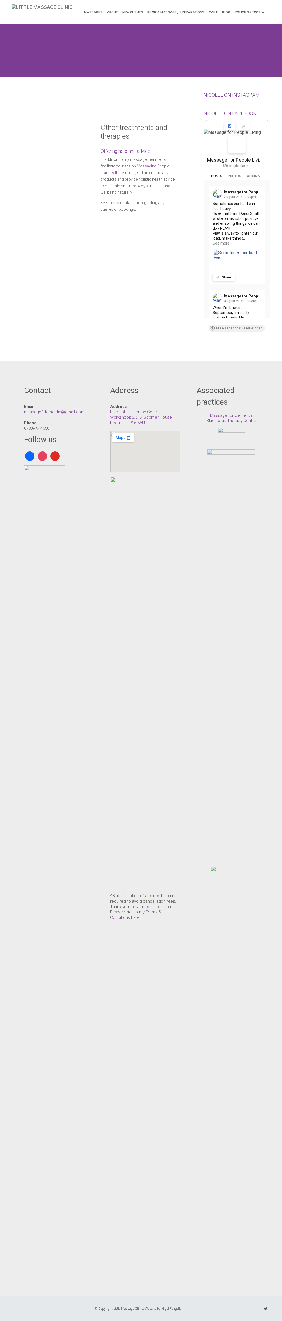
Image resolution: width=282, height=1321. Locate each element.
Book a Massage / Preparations (175, 12)
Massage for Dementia (231, 415)
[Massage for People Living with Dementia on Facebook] (237, 144)
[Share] (244, 126)
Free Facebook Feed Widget (239, 328)
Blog (226, 12)
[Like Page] (229, 126)
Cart (213, 12)
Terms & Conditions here (135, 914)
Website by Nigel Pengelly (163, 1309)
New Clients (132, 12)
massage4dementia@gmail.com (54, 411)
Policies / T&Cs (248, 12)
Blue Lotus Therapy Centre (231, 420)
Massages (93, 12)
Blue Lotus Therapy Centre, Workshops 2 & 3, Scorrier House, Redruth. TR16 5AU (141, 417)
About (112, 12)
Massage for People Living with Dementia (234, 160)
